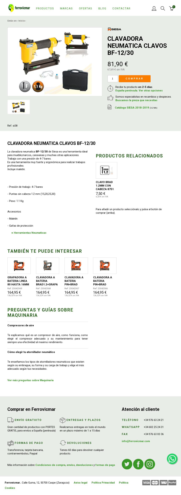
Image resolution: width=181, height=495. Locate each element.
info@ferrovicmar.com (136, 441)
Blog (102, 8)
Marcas (66, 8)
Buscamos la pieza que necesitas (136, 100)
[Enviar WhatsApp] (172, 459)
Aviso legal (80, 482)
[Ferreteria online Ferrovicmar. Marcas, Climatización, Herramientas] (19, 7)
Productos (45, 8)
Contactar (121, 8)
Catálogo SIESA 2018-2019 (135, 107)
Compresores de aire (20, 325)
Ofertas (85, 8)
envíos (71, 465)
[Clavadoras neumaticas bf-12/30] (54, 61)
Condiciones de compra (50, 465)
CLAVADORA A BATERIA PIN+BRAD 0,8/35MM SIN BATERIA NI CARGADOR (74, 281)
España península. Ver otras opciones (139, 90)
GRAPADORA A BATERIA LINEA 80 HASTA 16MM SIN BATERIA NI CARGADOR (18, 281)
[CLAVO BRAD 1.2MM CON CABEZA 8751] (106, 170)
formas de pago (105, 465)
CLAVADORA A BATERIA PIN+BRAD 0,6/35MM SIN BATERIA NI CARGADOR (102, 281)
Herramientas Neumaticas (30, 232)
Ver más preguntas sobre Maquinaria (30, 380)
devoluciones (84, 465)
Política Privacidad (103, 482)
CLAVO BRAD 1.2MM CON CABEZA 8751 (105, 186)
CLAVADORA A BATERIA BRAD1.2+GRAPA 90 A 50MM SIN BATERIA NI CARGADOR (47, 281)
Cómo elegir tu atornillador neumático (31, 352)
